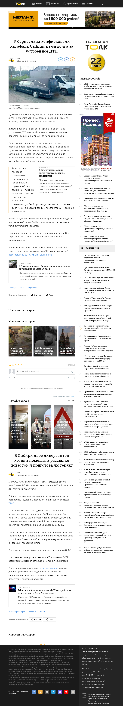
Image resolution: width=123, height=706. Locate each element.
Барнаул (12, 287)
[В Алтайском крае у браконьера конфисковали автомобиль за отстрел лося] (13, 271)
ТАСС (11, 503)
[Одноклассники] (72, 60)
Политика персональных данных (99, 694)
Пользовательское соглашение (99, 696)
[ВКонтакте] (66, 60)
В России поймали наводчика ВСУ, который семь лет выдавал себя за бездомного (44, 591)
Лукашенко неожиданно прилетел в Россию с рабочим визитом (99, 199)
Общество (20, 61)
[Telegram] (60, 60)
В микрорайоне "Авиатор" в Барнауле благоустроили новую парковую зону (98, 525)
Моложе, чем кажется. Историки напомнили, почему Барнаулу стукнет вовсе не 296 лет (98, 358)
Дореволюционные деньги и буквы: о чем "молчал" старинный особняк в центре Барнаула (99, 424)
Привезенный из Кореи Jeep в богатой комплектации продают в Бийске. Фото (99, 290)
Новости (39, 4)
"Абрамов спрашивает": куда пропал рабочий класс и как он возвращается (97, 328)
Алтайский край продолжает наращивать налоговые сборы (97, 367)
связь (42, 612)
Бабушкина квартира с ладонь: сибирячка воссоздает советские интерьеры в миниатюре (98, 549)
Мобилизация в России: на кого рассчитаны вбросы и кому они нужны (97, 338)
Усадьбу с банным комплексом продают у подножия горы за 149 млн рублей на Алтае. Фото (98, 383)
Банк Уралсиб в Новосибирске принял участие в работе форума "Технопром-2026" (43, 432)
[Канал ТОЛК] (49, 295)
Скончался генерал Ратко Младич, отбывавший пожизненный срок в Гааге (99, 96)
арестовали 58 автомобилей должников (30, 254)
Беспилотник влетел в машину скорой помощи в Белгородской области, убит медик (98, 218)
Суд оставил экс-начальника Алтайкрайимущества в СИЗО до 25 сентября (99, 270)
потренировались (48, 568)
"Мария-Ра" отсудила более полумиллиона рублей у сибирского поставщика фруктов (98, 348)
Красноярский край (17, 612)
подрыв (32, 612)
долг (22, 287)
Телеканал (54, 4)
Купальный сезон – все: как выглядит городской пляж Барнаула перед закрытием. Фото (98, 404)
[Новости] (35, 295)
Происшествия (72, 4)
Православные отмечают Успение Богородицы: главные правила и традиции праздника (99, 393)
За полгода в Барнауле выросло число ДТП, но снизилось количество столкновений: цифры (65, 432)
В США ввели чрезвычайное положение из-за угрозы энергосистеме (96, 444)
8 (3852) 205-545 (91, 681)
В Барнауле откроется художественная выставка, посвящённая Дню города (96, 208)
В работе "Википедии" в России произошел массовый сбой (97, 299)
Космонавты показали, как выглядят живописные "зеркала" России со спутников (98, 434)
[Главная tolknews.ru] (20, 3)
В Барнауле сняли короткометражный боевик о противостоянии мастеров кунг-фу (99, 504)
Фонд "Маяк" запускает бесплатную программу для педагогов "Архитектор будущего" (98, 238)
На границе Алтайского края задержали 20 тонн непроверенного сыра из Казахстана (96, 259)
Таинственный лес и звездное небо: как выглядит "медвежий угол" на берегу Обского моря (97, 318)
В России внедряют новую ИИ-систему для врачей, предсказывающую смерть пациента (97, 483)
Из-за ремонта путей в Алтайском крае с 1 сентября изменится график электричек (99, 280)
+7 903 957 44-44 (91, 675)
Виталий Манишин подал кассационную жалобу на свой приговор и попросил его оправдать (97, 536)
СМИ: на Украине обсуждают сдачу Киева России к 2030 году (99, 453)
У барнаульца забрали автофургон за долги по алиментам (52, 172)
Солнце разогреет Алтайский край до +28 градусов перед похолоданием (99, 414)
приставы (32, 287)
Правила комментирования (97, 699)
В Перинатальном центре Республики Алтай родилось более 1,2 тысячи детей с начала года (99, 514)
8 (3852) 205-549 (91, 684)
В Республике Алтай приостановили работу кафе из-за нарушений (98, 228)
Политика (89, 4)
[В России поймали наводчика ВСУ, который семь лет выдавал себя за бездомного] (12, 596)
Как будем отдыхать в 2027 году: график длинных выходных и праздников (98, 308)
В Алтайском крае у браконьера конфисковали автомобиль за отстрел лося (44, 267)
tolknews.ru (92, 648)
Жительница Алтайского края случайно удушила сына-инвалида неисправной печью (97, 472)
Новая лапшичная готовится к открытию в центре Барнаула (97, 375)
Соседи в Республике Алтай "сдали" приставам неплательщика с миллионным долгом (98, 179)
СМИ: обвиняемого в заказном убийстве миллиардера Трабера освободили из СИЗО (18, 432)
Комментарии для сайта (64, 396)
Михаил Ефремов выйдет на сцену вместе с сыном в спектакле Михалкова (99, 462)
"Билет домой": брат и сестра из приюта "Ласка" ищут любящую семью (97, 494)
